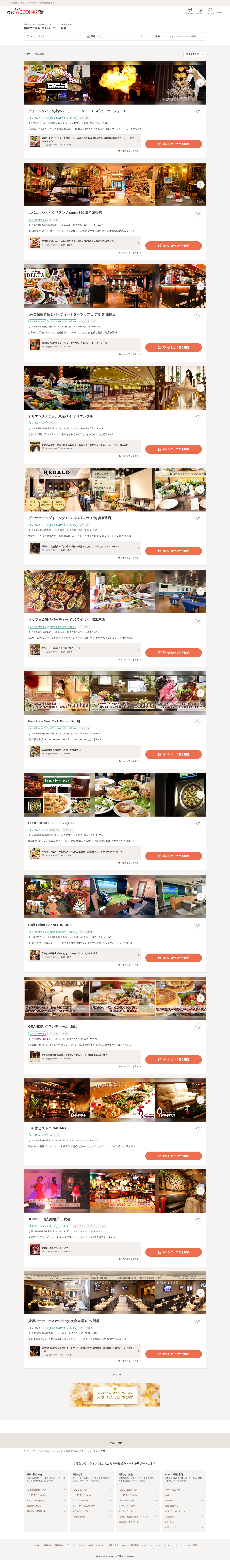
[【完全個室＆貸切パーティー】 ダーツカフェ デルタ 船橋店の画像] (115, 286)
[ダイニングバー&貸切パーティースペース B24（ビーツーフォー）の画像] (115, 83)
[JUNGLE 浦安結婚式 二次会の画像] (115, 1191)
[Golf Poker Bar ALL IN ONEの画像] (115, 896)
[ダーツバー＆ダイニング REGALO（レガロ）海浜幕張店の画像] (115, 489)
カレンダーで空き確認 (175, 144)
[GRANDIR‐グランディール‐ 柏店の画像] (115, 998)
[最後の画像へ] (200, 83)
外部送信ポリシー (97, 1545)
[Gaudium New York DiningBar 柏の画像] (115, 693)
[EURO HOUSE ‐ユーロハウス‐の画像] (115, 795)
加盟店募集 (134, 1545)
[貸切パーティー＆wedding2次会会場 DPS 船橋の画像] (115, 1292)
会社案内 (37, 1545)
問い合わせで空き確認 (175, 347)
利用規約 (48, 1545)
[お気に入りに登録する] (198, 111)
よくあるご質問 (190, 1545)
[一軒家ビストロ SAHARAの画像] (115, 1100)
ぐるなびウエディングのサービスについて (161, 1545)
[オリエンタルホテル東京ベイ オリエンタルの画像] (115, 388)
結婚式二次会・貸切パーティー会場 (81, 1451)
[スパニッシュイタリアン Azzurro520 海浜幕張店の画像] (115, 184)
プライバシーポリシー (76, 1545)
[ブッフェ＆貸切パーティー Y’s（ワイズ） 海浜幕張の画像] (115, 591)
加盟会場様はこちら (117, 1545)
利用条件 (59, 1545)
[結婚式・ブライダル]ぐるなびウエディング (43, 1451)
